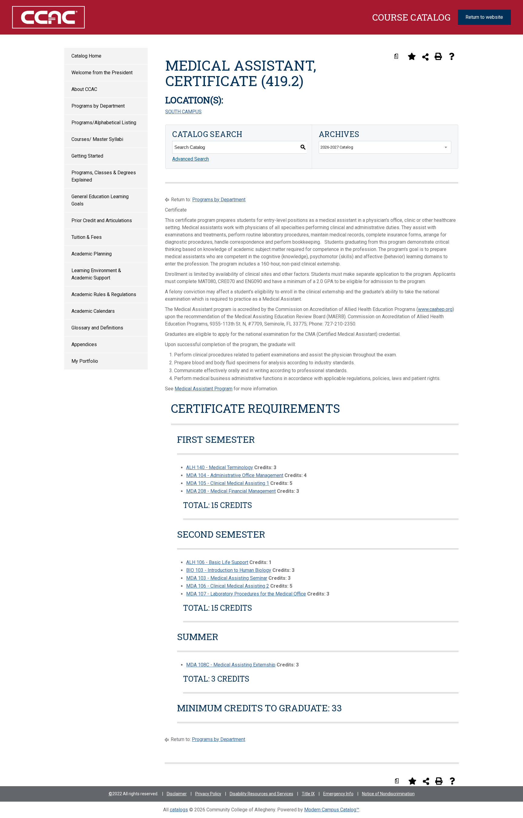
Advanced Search (190, 159)
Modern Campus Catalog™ (331, 810)
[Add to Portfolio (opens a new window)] (411, 56)
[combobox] (385, 147)
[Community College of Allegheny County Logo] (48, 17)
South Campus (183, 112)
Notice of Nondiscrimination (388, 793)
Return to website (484, 17)
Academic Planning (91, 254)
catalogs (179, 810)
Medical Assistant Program (203, 389)
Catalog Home (86, 56)
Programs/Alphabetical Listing (103, 122)
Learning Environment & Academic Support (96, 274)
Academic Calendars (93, 311)
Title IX (308, 793)
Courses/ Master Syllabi (97, 139)
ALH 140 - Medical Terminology (219, 467)
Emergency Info (338, 793)
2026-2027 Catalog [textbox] (337, 147)
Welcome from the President (102, 72)
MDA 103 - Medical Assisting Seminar (226, 578)
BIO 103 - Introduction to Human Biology (228, 570)
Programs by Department (98, 106)
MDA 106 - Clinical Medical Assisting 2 (227, 586)
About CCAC (84, 89)
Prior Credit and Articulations (101, 220)
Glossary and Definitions (97, 328)
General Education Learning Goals (100, 200)
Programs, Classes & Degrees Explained (103, 176)
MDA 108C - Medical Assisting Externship (230, 665)
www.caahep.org (435, 309)
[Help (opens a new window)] (451, 56)
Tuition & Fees (86, 237)
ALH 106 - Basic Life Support (217, 562)
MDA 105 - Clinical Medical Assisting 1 (227, 483)
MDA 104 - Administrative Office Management (234, 475)
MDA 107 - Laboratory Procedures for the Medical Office (246, 594)
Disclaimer (177, 793)
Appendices (84, 344)
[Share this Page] (425, 57)
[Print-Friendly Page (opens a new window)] (438, 56)
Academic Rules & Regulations (103, 294)
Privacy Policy (208, 793)
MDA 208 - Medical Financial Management (231, 491)
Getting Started (87, 156)
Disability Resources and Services (261, 793)
